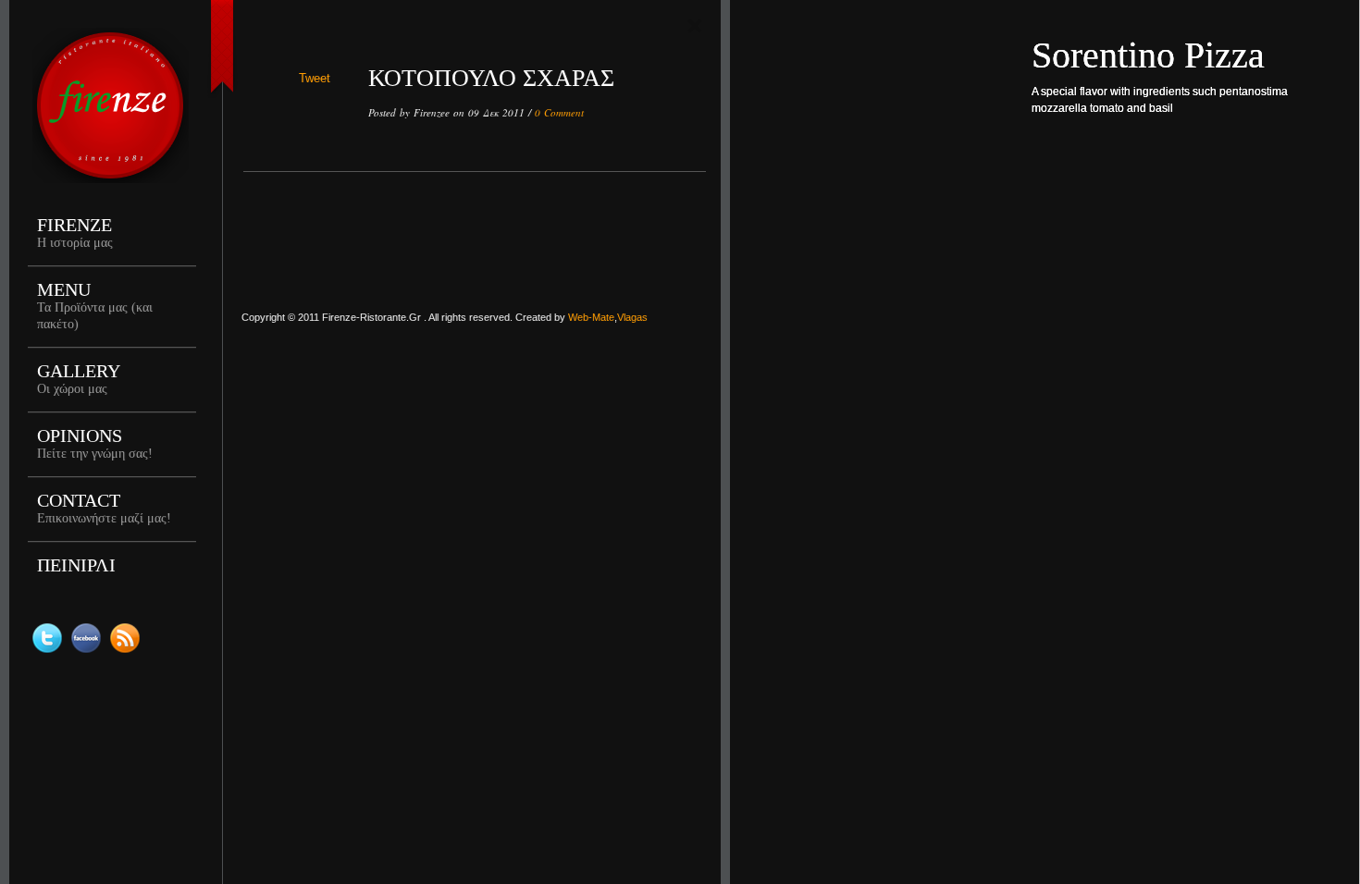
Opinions (95, 442)
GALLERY (78, 378)
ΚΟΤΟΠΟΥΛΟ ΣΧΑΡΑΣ (491, 78)
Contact (104, 507)
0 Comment (559, 112)
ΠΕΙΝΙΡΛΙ (76, 565)
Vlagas (632, 317)
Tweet (314, 78)
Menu (95, 305)
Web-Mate (591, 317)
